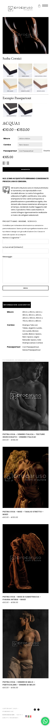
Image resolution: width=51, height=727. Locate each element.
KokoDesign (9, 715)
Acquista (25, 169)
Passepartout (10, 151)
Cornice (7, 144)
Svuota (47, 150)
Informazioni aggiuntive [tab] (16, 305)
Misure (6, 138)
